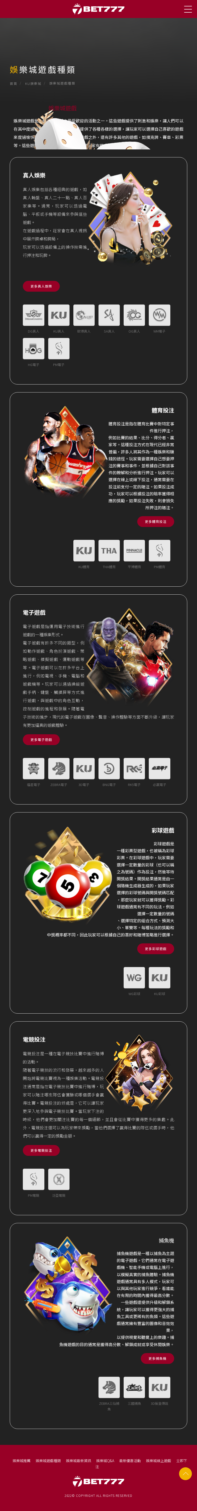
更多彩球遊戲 (155, 948)
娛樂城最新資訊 (78, 1460)
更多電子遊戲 (41, 739)
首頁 (13, 83)
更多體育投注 (155, 521)
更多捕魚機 (157, 1358)
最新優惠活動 (130, 1460)
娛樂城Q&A (105, 1460)
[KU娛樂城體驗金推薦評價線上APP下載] (98, 51)
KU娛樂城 (33, 83)
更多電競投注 (41, 1150)
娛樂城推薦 (22, 1460)
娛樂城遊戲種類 (48, 1460)
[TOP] (185, 1473)
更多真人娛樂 (41, 286)
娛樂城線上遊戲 (158, 1460)
